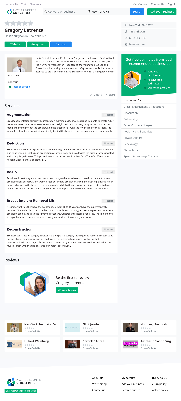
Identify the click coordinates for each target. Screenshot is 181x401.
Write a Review (67, 290)
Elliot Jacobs (90, 324)
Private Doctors (133, 137)
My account (128, 378)
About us (97, 378)
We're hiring (99, 384)
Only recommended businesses (21, 390)
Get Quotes (140, 4)
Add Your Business (162, 11)
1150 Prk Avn (137, 31)
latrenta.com (137, 44)
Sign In (172, 4)
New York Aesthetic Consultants (46, 324)
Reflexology (131, 144)
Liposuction (131, 113)
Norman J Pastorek (153, 324)
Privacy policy (159, 378)
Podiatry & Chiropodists (138, 131)
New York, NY (33, 331)
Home (8, 4)
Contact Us (157, 4)
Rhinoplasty (131, 150)
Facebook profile (21, 86)
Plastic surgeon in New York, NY (25, 36)
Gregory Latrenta (24, 30)
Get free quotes (130, 390)
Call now (61, 44)
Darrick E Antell (93, 341)
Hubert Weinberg (36, 341)
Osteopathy (131, 119)
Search (137, 11)
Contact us (98, 390)
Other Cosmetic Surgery (138, 125)
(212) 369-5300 (137, 38)
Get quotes (38, 44)
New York (20, 4)
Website (15, 44)
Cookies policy (159, 390)
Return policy (158, 384)
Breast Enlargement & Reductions (144, 106)
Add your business (132, 384)
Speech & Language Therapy (141, 156)
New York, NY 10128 (141, 25)
